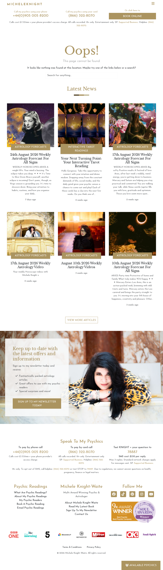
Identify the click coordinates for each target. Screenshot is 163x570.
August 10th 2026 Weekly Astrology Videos (81, 265)
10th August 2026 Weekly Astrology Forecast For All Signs (132, 267)
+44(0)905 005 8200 (30, 16)
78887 (132, 452)
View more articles (81, 320)
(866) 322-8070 (81, 16)
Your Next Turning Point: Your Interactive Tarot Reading (81, 162)
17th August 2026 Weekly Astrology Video (30, 265)
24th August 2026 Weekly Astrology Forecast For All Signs (30, 158)
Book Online (132, 16)
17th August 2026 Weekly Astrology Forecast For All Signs (132, 158)
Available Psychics (142, 565)
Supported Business (128, 22)
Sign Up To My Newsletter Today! (37, 404)
